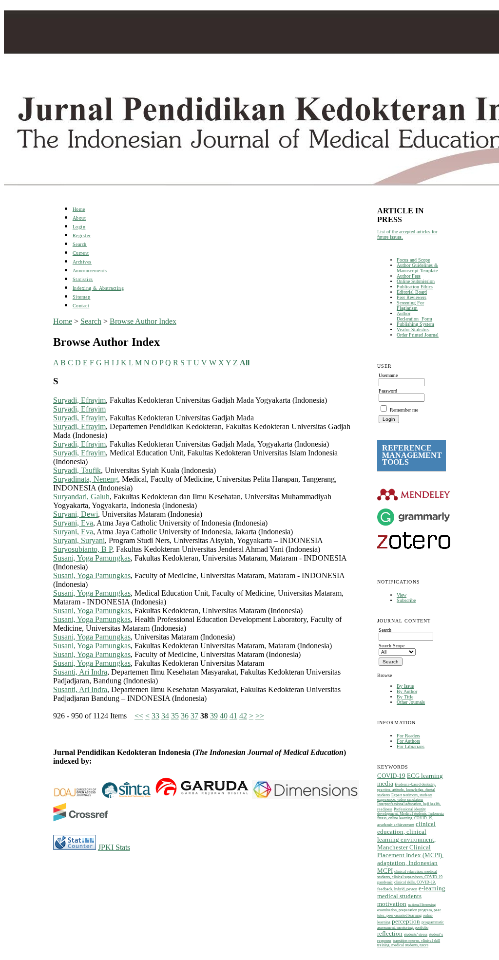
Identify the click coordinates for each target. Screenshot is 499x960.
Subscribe (406, 600)
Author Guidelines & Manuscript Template (417, 268)
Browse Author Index (143, 321)
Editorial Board (412, 292)
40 (224, 716)
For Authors (408, 741)
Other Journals (411, 702)
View (401, 595)
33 (155, 716)
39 (214, 716)
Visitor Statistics (413, 329)
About (79, 218)
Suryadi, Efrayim (79, 400)
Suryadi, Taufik (77, 470)
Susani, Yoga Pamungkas (92, 558)
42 (243, 716)
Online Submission (416, 281)
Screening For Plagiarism (410, 305)
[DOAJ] (77, 796)
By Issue (405, 686)
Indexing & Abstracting (98, 288)
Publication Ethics (415, 286)
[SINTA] (152, 796)
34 (165, 716)
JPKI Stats (114, 847)
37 (194, 716)
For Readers (408, 735)
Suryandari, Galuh (81, 496)
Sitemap (82, 297)
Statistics (83, 279)
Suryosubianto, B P (82, 549)
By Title (405, 696)
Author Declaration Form (414, 316)
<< (138, 716)
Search (80, 244)
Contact (81, 305)
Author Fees (409, 276)
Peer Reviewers (411, 297)
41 (233, 716)
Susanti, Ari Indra (80, 672)
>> (259, 716)
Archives (82, 261)
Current (81, 253)
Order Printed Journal (418, 335)
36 (185, 716)
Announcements (90, 270)
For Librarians (410, 746)
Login (79, 226)
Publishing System (415, 324)
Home (79, 209)
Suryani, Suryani (79, 540)
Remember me (404, 410)
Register (82, 235)
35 (175, 716)
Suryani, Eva (73, 523)
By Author (407, 691)
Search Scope (391, 645)
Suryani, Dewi (75, 514)
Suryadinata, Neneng (85, 479)
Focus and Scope (413, 260)
